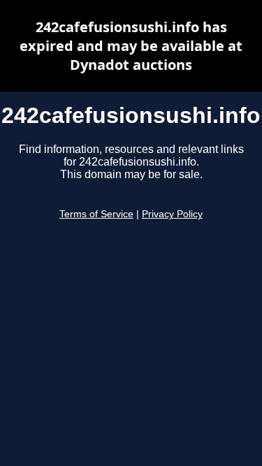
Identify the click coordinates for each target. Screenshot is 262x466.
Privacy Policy (172, 214)
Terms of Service (96, 214)
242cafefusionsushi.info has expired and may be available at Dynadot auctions (131, 45)
